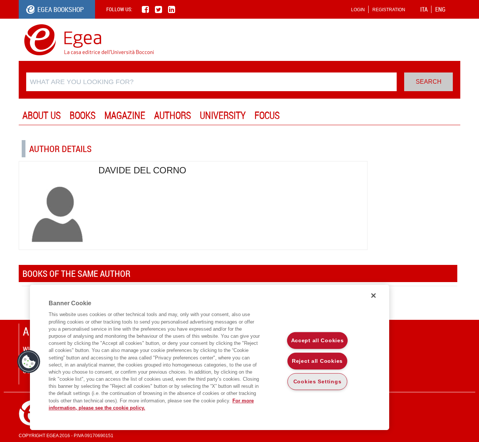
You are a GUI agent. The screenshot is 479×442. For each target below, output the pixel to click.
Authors (172, 115)
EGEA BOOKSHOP (60, 9)
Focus (267, 115)
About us (41, 115)
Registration (388, 9)
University (222, 115)
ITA (424, 9)
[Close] (373, 295)
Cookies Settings (317, 381)
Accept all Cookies (317, 340)
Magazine (124, 115)
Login (358, 9)
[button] (29, 362)
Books (82, 115)
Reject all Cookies (317, 361)
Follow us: (119, 9)
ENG (440, 9)
